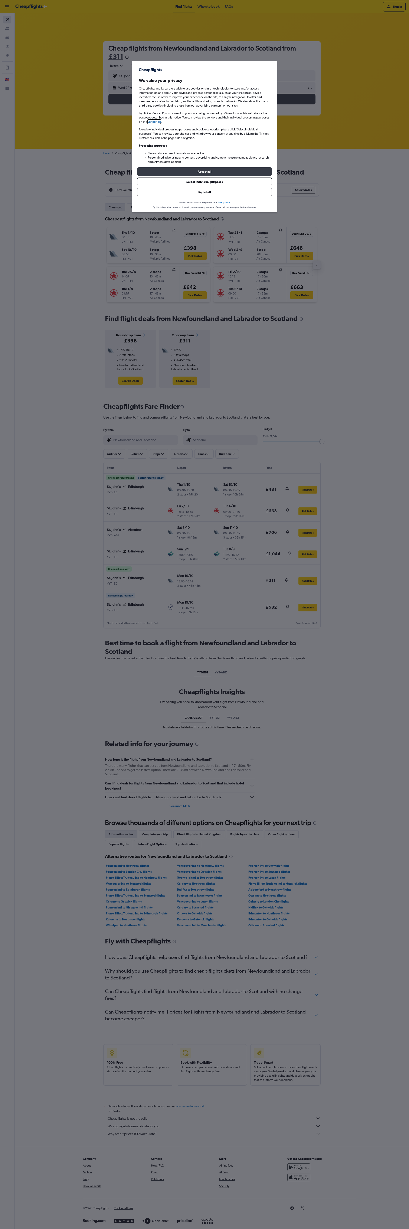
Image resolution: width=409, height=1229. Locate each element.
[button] (204, 171)
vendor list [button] (154, 121)
